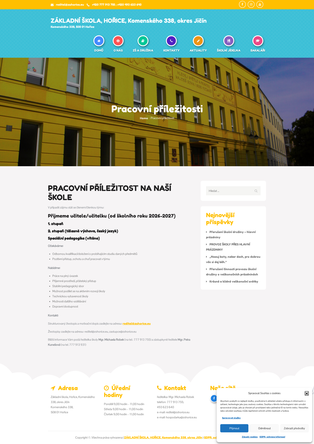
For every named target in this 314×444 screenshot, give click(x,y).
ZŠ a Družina (143, 50)
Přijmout (234, 428)
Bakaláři (258, 50)
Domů (98, 50)
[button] (307, 393)
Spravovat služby (231, 418)
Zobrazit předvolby (294, 428)
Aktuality (198, 50)
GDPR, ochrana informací (272, 436)
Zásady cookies (250, 436)
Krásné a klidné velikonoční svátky (234, 281)
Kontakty (171, 50)
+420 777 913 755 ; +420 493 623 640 (117, 4)
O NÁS (118, 50)
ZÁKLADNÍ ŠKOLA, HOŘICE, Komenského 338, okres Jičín (129, 20)
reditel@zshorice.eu (70, 4)
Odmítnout (264, 428)
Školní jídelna (228, 50)
